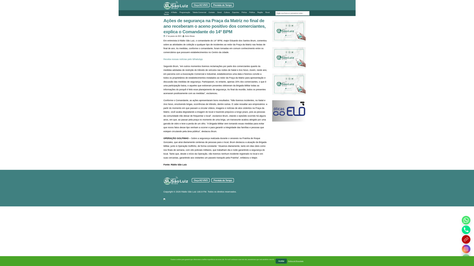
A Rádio (174, 12)
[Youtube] (466, 239)
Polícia (244, 12)
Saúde (166, 14)
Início (167, 12)
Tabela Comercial (199, 12)
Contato (212, 12)
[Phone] (466, 229)
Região (260, 12)
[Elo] (289, 111)
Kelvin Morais (190, 36)
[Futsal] (289, 57)
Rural (267, 12)
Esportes (235, 12)
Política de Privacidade (296, 261)
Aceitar (281, 261)
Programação (184, 12)
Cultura (227, 12)
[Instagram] (466, 249)
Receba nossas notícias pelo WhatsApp (183, 59)
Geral (219, 12)
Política (252, 12)
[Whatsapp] (466, 220)
